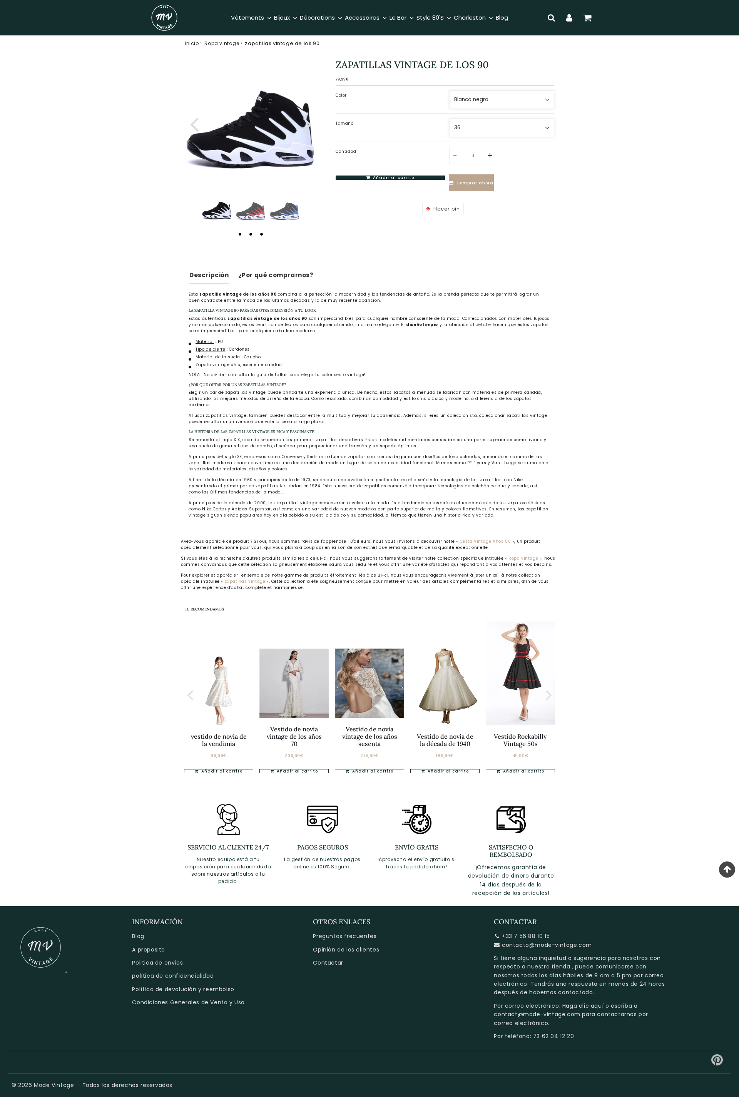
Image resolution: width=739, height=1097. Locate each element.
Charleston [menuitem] (470, 17)
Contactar (328, 963)
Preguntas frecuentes (344, 936)
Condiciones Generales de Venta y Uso (188, 1002)
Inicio (192, 43)
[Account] (569, 18)
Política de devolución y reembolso (183, 989)
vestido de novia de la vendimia (219, 739)
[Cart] (587, 18)
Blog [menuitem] (502, 17)
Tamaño (345, 123)
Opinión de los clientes (346, 949)
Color (341, 95)
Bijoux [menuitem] (282, 17)
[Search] (551, 18)
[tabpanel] (217, 209)
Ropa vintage (221, 43)
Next (307, 123)
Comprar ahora (474, 183)
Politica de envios (157, 963)
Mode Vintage (54, 1085)
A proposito (148, 949)
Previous (194, 123)
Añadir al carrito (221, 771)
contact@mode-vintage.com (537, 1014)
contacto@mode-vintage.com (547, 945)
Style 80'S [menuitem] (430, 17)
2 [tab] (250, 234)
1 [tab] (240, 234)
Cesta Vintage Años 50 (485, 541)
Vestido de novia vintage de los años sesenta (369, 736)
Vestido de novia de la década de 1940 (445, 739)
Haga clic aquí (583, 1006)
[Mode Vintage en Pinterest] (717, 1063)
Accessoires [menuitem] (362, 17)
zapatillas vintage (246, 581)
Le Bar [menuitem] (398, 17)
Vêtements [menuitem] (247, 17)
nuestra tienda (548, 966)
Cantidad (346, 151)
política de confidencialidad (173, 976)
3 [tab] (261, 234)
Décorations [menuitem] (317, 17)
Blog (138, 936)
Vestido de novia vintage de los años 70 (294, 736)
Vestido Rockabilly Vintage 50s (520, 739)
